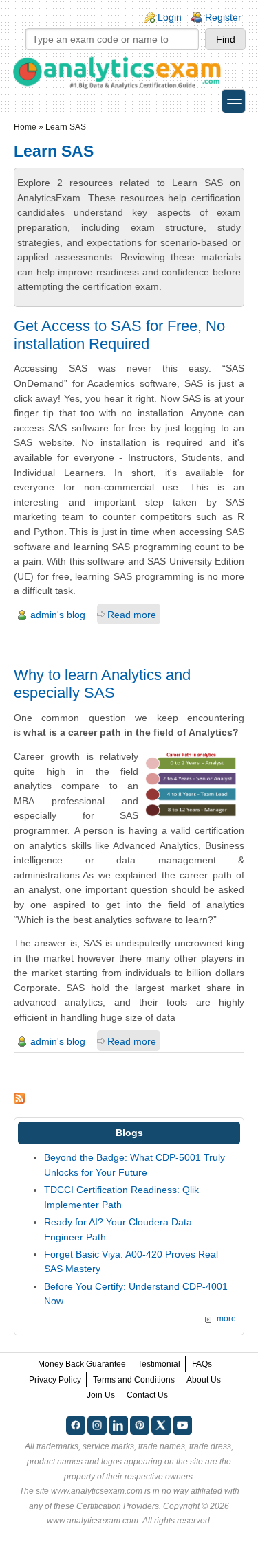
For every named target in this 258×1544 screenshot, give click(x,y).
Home (25, 127)
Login (170, 17)
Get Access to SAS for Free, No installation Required (119, 334)
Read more (131, 614)
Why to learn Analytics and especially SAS (102, 683)
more (226, 1319)
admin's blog (57, 614)
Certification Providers (117, 1506)
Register (223, 17)
